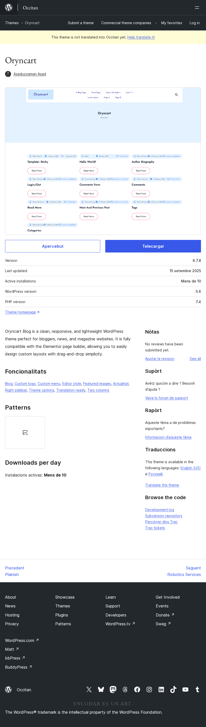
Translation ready (70, 390)
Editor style (71, 383)
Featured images (97, 383)
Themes (12, 23)
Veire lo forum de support (166, 398)
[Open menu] (198, 7)
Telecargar (153, 246)
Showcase (65, 597)
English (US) (191, 468)
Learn (111, 597)
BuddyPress (18, 667)
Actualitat (121, 383)
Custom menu (49, 383)
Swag (163, 623)
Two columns (98, 390)
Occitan (24, 689)
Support (113, 605)
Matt (12, 649)
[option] (25, 432)
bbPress (15, 658)
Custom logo (25, 383)
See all (195, 358)
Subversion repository (163, 516)
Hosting (12, 614)
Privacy (12, 623)
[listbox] (70, 432)
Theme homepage (20, 312)
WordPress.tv (120, 623)
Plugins (61, 614)
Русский (155, 474)
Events (162, 605)
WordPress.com (22, 640)
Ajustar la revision (159, 358)
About (10, 597)
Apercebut (53, 246)
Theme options (41, 390)
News (10, 605)
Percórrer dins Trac (161, 522)
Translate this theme (162, 485)
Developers (116, 614)
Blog (9, 383)
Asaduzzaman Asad (30, 74)
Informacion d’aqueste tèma (168, 437)
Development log (159, 509)
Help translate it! (141, 37)
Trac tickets (155, 528)
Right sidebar (16, 390)
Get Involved (168, 597)
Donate (165, 614)
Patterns (63, 623)
